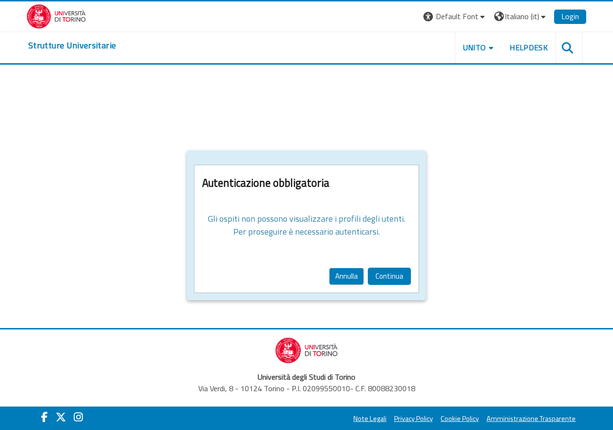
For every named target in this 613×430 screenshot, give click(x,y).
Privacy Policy (413, 418)
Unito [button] (474, 47)
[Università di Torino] (56, 15)
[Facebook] (44, 417)
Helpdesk (529, 47)
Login (570, 16)
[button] (455, 16)
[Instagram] (78, 417)
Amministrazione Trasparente (531, 418)
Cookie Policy (460, 418)
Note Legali (369, 418)
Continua (389, 276)
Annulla (346, 276)
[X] (61, 417)
